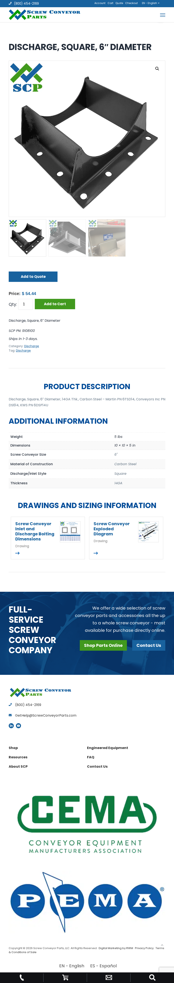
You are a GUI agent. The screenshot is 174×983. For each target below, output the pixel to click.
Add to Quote (33, 276)
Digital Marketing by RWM (116, 948)
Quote (119, 3)
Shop (13, 747)
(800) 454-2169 (26, 3)
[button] (157, 68)
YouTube (18, 725)
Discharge (31, 346)
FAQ (90, 757)
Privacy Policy (144, 948)
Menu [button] (157, 15)
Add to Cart (55, 303)
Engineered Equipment (107, 747)
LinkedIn (11, 725)
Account (99, 3)
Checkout (131, 3)
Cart (110, 3)
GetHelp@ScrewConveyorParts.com (45, 715)
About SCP (18, 766)
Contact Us (148, 645)
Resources (18, 757)
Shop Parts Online (103, 645)
